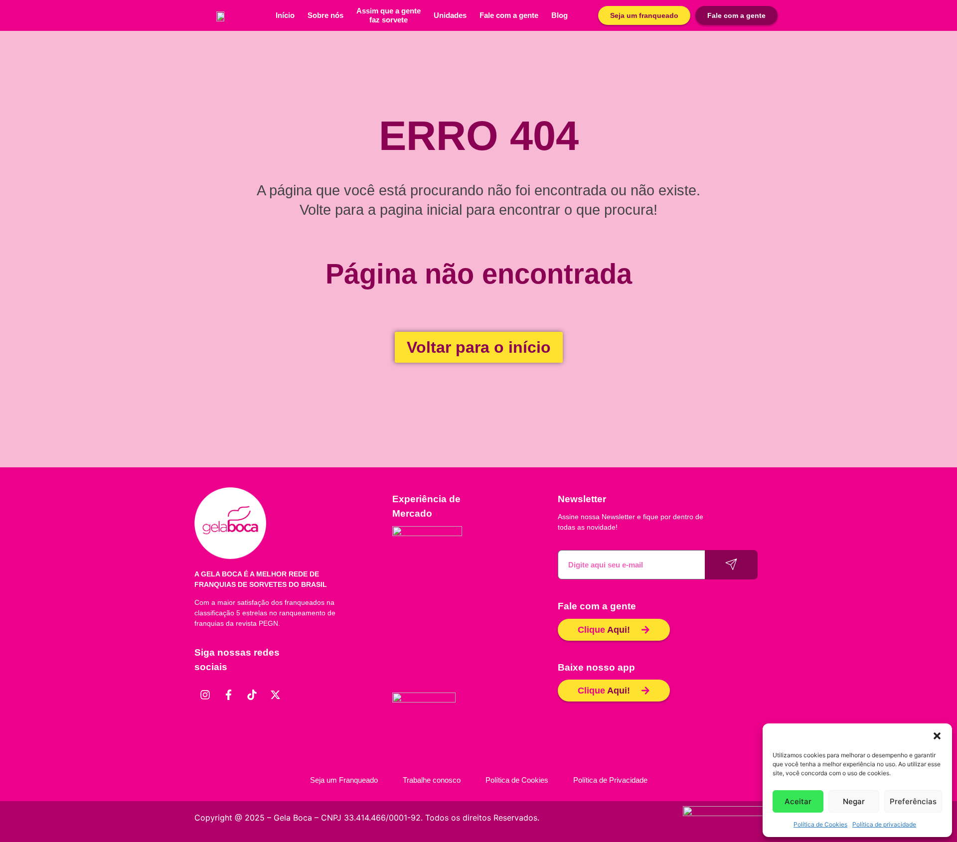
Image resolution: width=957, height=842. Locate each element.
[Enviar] (731, 564)
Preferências (913, 801)
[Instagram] (204, 695)
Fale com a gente (508, 15)
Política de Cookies (820, 824)
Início (285, 15)
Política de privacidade (884, 824)
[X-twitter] (275, 695)
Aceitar (798, 801)
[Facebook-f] (228, 695)
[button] (937, 736)
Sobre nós (325, 15)
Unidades (450, 15)
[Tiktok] (251, 695)
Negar (854, 801)
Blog (559, 15)
